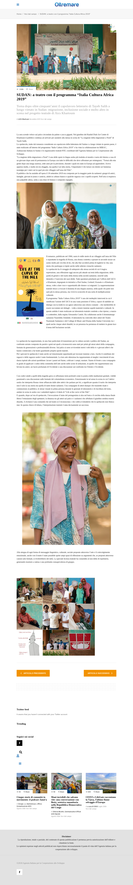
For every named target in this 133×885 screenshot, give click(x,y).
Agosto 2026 (21, 808)
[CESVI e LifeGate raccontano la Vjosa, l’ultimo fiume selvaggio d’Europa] (101, 783)
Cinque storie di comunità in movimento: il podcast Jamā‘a (32, 798)
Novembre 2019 (34, 119)
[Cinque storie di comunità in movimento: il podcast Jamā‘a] (32, 783)
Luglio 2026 (102, 806)
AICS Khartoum (23, 119)
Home (19, 14)
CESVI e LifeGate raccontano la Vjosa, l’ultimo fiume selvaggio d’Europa (101, 800)
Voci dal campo (30, 14)
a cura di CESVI (92, 806)
